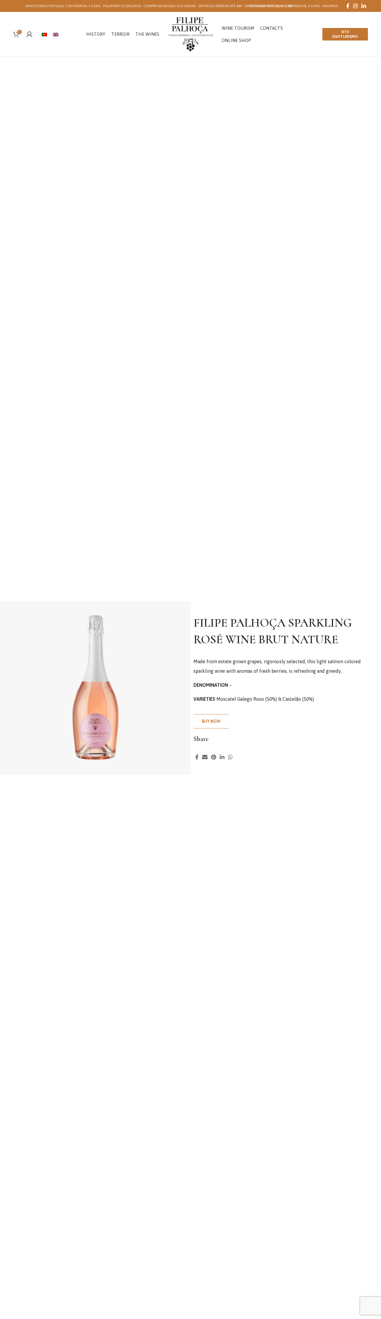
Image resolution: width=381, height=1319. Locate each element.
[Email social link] (204, 757)
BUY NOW (211, 721)
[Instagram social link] (355, 5)
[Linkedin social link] (364, 5)
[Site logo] (190, 33)
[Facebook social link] (347, 5)
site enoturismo (345, 34)
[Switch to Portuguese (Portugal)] (44, 34)
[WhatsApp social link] (230, 757)
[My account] (29, 34)
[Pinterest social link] (213, 757)
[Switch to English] (55, 34)
